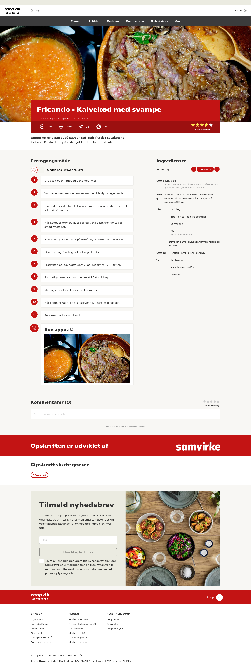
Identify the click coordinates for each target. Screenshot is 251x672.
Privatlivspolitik (78, 637)
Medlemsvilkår (77, 633)
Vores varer (37, 628)
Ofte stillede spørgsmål (82, 624)
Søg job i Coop (39, 624)
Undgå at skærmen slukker (65, 170)
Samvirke (112, 624)
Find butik (37, 633)
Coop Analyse (115, 628)
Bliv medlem (76, 628)
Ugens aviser (38, 619)
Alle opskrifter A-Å (41, 637)
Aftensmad (39, 475)
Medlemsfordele (78, 619)
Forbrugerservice (41, 642)
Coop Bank (113, 619)
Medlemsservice (78, 642)
